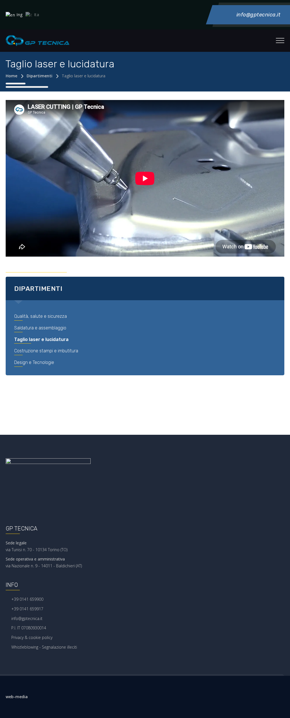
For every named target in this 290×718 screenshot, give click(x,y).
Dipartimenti (39, 75)
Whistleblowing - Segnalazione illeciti (44, 647)
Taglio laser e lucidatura (41, 339)
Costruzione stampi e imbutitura (46, 350)
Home (11, 75)
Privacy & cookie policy (31, 637)
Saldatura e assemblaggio (40, 328)
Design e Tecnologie (34, 362)
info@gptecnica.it (26, 618)
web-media (17, 696)
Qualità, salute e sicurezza (40, 316)
